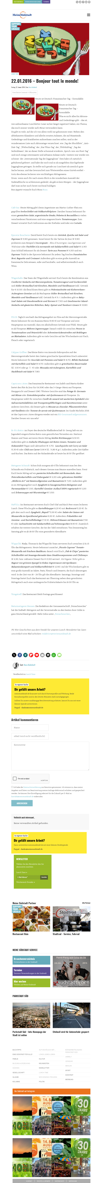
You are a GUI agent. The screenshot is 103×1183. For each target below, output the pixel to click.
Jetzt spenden (12, 607)
